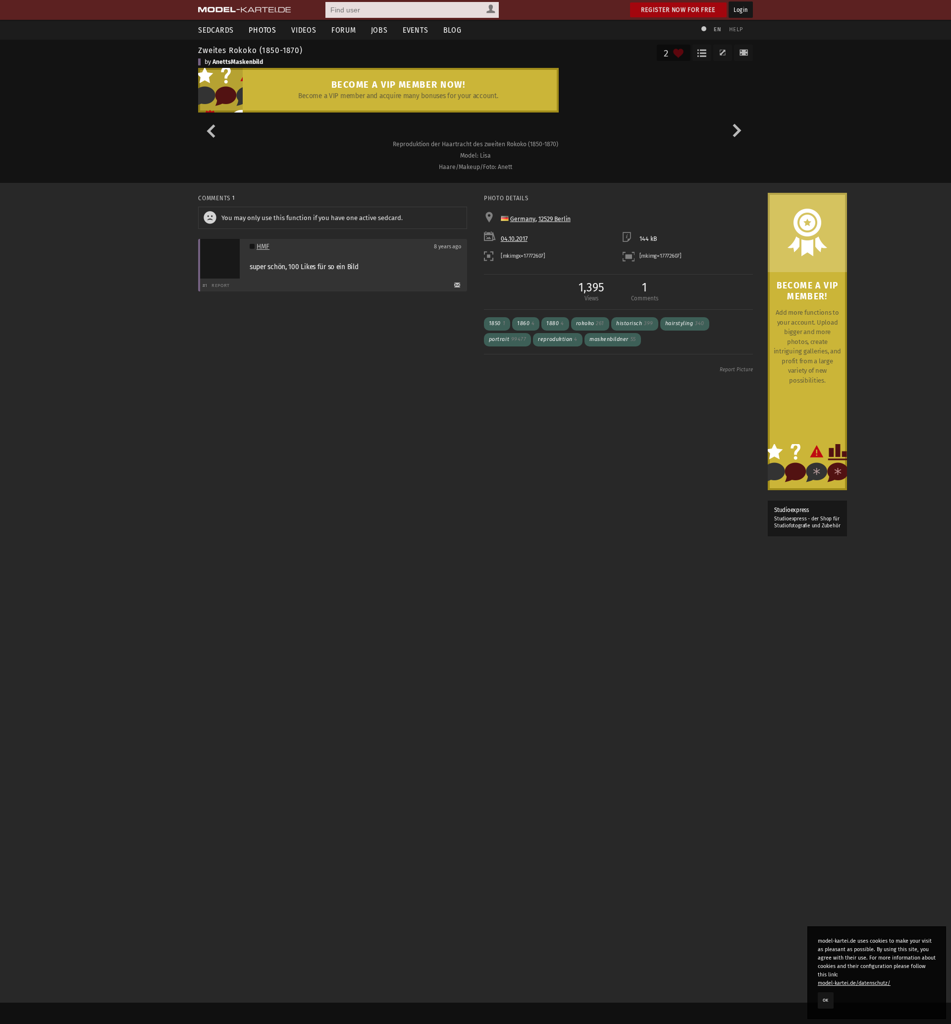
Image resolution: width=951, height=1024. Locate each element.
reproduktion (558, 339)
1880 (555, 323)
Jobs (379, 30)
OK (826, 1000)
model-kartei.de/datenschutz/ (854, 983)
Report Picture (736, 370)
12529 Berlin (554, 219)
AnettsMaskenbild (237, 61)
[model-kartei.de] (244, 10)
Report (220, 285)
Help (736, 29)
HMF (263, 246)
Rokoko (590, 323)
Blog (452, 30)
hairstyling (684, 323)
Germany (522, 219)
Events (415, 30)
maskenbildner (612, 339)
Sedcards (216, 30)
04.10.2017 (514, 238)
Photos (262, 30)
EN (717, 29)
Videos (304, 30)
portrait (508, 339)
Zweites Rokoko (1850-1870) (250, 50)
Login (741, 9)
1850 (497, 323)
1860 (525, 323)
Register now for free (678, 9)
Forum (343, 30)
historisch (634, 323)
